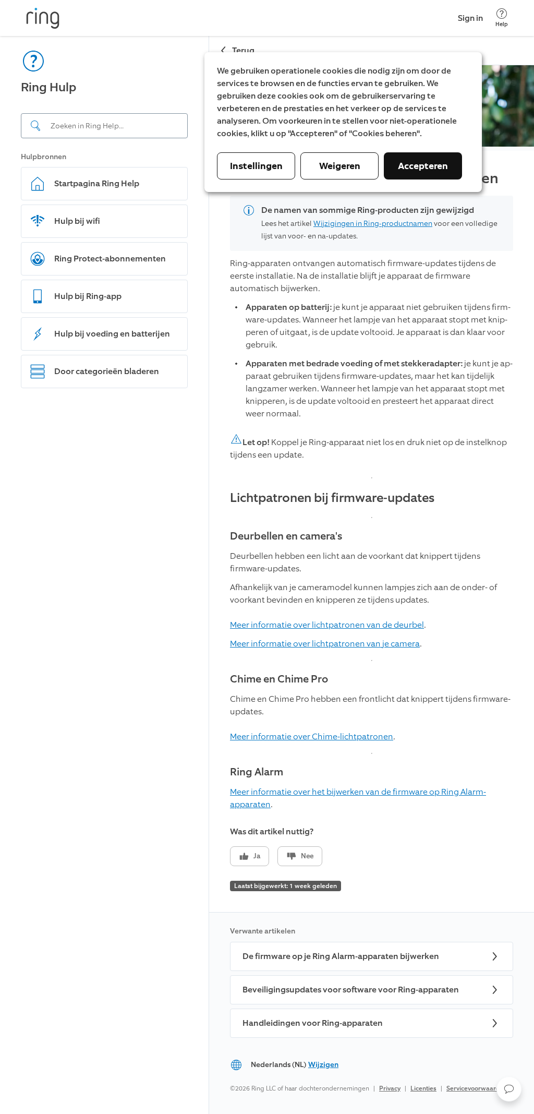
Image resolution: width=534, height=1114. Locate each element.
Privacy (389, 1088)
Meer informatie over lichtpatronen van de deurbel (327, 624)
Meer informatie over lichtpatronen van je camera (325, 643)
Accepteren (423, 166)
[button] (508, 1088)
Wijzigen (323, 1065)
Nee (307, 856)
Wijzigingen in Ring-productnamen (372, 224)
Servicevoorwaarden (476, 1088)
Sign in (470, 18)
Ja (256, 856)
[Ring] (42, 18)
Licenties (423, 1088)
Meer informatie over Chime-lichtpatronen (311, 736)
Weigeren (339, 166)
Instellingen (256, 166)
